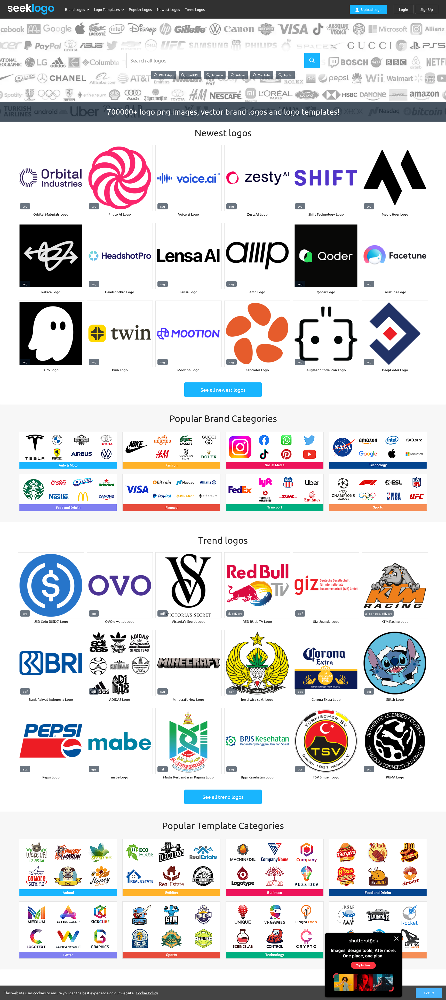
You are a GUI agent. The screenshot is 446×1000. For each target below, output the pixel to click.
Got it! (429, 992)
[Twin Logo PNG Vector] (120, 334)
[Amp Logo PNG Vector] (257, 256)
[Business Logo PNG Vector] (275, 867)
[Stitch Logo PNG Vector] (395, 663)
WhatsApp (165, 75)
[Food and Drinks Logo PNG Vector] (68, 492)
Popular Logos (140, 9)
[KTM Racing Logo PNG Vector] (395, 585)
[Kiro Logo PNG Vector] (51, 334)
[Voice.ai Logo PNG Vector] (188, 178)
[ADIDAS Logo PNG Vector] (120, 663)
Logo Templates (107, 9)
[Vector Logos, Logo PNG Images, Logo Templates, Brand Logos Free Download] (31, 9)
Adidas (240, 75)
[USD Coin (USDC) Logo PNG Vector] (51, 585)
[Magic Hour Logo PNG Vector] (395, 178)
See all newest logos (223, 390)
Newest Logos (168, 9)
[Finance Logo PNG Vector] (171, 492)
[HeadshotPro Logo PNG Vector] (120, 256)
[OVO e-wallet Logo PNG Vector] (120, 585)
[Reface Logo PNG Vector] (51, 256)
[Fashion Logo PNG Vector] (171, 450)
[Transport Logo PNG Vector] (275, 492)
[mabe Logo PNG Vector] (120, 741)
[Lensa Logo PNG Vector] (188, 256)
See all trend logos (223, 797)
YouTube (264, 75)
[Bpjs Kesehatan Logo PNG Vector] (257, 741)
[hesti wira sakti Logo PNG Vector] (257, 663)
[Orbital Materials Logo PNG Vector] (51, 178)
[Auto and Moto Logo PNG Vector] (68, 450)
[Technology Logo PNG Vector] (378, 450)
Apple (287, 75)
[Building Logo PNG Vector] (171, 867)
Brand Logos (75, 9)
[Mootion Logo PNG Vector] (188, 334)
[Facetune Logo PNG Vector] (395, 256)
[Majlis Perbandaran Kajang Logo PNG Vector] (188, 741)
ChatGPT (192, 75)
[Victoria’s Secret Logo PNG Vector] (188, 585)
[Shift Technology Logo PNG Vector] (326, 178)
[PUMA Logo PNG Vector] (395, 741)
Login (403, 9)
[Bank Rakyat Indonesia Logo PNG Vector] (51, 663)
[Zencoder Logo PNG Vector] (257, 334)
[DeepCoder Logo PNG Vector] (395, 334)
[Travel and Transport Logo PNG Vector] (378, 930)
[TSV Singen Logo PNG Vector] (326, 741)
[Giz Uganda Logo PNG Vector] (326, 585)
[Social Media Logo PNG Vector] (275, 450)
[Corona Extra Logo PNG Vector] (326, 663)
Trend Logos (195, 9)
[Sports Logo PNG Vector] (378, 492)
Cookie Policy (147, 992)
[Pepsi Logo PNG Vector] (51, 741)
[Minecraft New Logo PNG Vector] (188, 663)
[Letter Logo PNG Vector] (68, 930)
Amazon (217, 75)
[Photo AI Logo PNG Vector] (120, 178)
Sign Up (426, 9)
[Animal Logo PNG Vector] (68, 867)
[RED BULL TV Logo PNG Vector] (257, 585)
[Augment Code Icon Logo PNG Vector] (326, 334)
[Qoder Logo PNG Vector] (326, 256)
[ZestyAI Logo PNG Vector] (257, 178)
